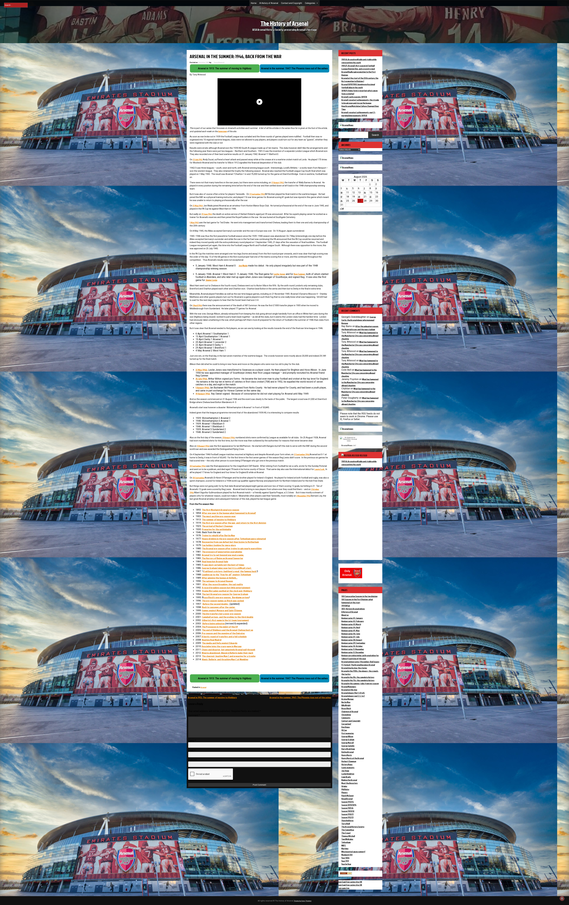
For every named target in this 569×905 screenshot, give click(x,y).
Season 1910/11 (347, 814)
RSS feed (363, 455)
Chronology (346, 714)
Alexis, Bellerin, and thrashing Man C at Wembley (225, 659)
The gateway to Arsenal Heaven (217, 581)
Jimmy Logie (211, 280)
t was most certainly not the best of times (223, 564)
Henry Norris (346, 755)
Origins (344, 786)
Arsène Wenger (347, 699)
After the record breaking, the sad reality (223, 584)
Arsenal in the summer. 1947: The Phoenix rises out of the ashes (300, 697)
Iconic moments (347, 767)
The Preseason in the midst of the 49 (219, 626)
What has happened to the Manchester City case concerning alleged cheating (359, 335)
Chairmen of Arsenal (349, 711)
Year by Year (346, 864)
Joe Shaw (345, 770)
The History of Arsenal (284, 23)
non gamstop (343, 888)
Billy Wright (346, 705)
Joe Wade (243, 265)
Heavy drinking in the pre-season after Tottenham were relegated (234, 538)
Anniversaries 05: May (350, 630)
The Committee (347, 829)
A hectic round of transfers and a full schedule (224, 636)
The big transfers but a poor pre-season (221, 613)
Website (192, 760)
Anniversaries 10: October (352, 646)
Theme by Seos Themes (302, 901)
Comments (345, 717)
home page (222, 131)
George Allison (347, 736)
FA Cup (344, 730)
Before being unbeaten (213, 623)
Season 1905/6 (347, 808)
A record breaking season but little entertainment (226, 587)
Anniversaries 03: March (351, 624)
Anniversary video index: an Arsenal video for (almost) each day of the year (360, 657)
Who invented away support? (353, 851)
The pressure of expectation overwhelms (222, 551)
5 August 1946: (203, 387)
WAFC (343, 845)
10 (341, 192)
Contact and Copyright (291, 3)
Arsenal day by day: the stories (354, 667)
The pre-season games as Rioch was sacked (223, 600)
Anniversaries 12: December (352, 652)
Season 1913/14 (347, 801)
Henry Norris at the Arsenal (352, 758)
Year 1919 (345, 860)
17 (341, 196)
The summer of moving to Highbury (219, 519)
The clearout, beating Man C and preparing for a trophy (228, 656)
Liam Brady (346, 776)
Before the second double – (216, 604)
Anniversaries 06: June (350, 633)
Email (191, 750)
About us (345, 615)
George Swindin (347, 745)
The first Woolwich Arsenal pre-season (220, 509)
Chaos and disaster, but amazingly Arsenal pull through (228, 649)
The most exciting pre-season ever (219, 516)
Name (192, 740)
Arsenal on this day (349, 689)
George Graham (347, 739)
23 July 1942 (197, 159)
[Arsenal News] (346, 125)
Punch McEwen (347, 795)
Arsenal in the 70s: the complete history (357, 680)
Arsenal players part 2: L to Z (353, 695)
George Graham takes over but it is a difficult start (227, 568)
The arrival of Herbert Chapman (217, 526)
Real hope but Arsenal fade (215, 561)
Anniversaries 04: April (350, 627)
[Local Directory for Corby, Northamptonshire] (346, 873)
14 (365, 192)
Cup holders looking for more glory (219, 545)
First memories (347, 733)
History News (347, 764)
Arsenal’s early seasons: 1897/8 (354, 96)
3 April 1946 (197, 305)
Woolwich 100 (347, 854)
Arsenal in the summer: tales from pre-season (360, 683)
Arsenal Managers (348, 686)
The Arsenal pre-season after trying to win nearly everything (232, 548)
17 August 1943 (277, 182)
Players (344, 792)
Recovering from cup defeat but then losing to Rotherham (230, 542)
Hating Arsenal (347, 752)
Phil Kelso (345, 789)
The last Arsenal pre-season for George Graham (225, 594)
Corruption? (346, 723)
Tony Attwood (219, 62)
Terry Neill (345, 823)
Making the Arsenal (349, 780)
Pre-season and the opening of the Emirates (223, 633)
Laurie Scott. (319, 469)
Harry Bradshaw (348, 748)
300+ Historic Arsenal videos (353, 608)
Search (375, 135)
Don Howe (345, 727)
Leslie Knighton (347, 773)
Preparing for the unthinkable (216, 529)
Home (253, 3)
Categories (310, 3)
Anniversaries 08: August (351, 639)
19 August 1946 (203, 393)
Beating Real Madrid (211, 639)
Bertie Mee (345, 702)
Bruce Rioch (346, 708)
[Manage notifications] (562, 898)
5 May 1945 (194, 222)
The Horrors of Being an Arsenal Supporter (222, 558)
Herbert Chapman (348, 761)
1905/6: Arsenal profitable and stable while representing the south (359, 463)
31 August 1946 (228, 437)
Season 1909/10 (347, 811)
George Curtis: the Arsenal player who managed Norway (358, 320)
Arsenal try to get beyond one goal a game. (223, 555)
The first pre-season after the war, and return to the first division (233, 522)
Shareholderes (347, 820)
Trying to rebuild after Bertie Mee (218, 535)
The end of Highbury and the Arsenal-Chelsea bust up (227, 630)
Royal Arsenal (347, 798)
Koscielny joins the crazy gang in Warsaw (221, 646)
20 (359, 196)
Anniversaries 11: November (352, 649)
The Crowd (345, 832)
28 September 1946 (198, 466)
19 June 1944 (207, 214)
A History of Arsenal (268, 3)
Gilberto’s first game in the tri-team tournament (225, 620)
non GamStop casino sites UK (350, 881)
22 (370, 196)
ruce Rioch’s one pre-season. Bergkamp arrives (226, 597)
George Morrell (347, 742)
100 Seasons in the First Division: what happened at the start (357, 601)
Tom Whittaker (347, 839)
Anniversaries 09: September (353, 643)
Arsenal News (347, 445)
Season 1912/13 (347, 817)
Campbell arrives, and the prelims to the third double (227, 617)
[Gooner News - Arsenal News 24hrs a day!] (346, 167)
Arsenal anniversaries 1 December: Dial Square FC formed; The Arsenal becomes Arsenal (360, 663)
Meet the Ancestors (349, 783)
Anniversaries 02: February (352, 621)
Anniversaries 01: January (352, 618)
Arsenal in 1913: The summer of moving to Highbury (212, 697)
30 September (199, 477)
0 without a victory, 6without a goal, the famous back (230, 571)
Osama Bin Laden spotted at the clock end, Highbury (227, 590)
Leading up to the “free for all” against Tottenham (226, 574)
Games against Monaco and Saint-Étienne (222, 610)
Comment (194, 715)
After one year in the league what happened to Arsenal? (229, 513)
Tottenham (346, 842)
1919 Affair (345, 605)
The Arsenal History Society (352, 826)
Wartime (344, 848)
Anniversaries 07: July (350, 636)
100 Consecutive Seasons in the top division (359, 596)
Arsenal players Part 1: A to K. (353, 692)
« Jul (342, 208)
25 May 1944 (198, 205)
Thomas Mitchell (348, 836)
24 (341, 200)
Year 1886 (345, 857)
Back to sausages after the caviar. (218, 607)
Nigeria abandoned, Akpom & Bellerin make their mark (227, 652)
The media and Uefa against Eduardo (219, 643)
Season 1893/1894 (348, 804)
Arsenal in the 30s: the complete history (357, 677)
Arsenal (203, 687)
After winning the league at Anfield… (219, 577)
